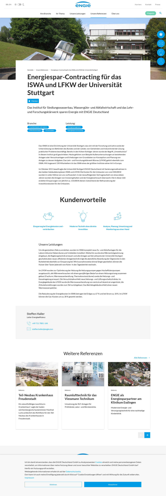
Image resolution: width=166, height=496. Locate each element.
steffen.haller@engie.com (42, 329)
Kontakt (148, 4)
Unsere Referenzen (42, 70)
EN (10, 4)
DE (7, 4)
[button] (45, 15)
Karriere (138, 4)
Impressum (29, 477)
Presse (157, 4)
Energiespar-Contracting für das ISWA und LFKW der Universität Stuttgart (74, 70)
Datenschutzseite (73, 471)
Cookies (98, 462)
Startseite (30, 70)
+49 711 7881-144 (40, 323)
